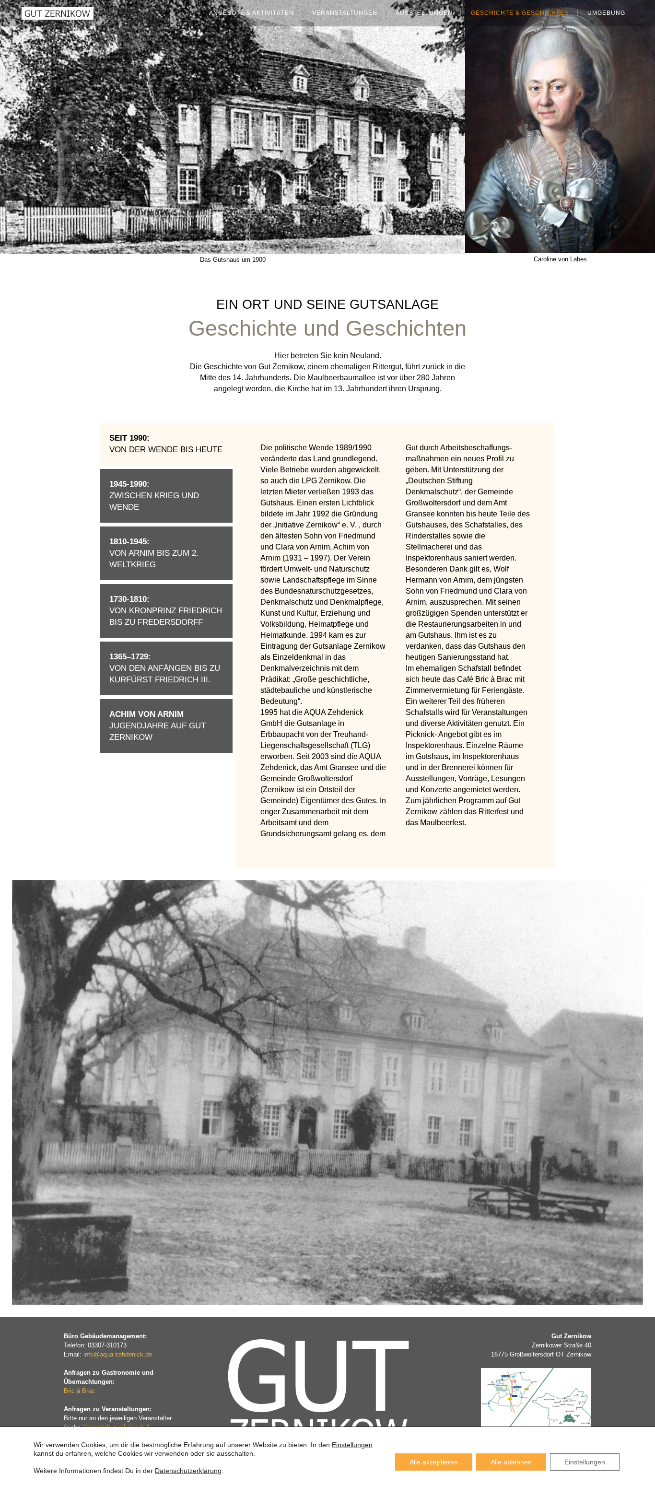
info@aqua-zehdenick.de (117, 1354)
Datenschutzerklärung (188, 1470)
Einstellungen (352, 1445)
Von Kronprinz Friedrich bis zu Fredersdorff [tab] (165, 611)
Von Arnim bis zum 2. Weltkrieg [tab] (154, 553)
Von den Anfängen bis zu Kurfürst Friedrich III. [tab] (164, 668)
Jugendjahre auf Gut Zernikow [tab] (157, 726)
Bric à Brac (79, 1390)
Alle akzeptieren (433, 1462)
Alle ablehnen (511, 1462)
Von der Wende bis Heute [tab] (165, 443)
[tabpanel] (396, 641)
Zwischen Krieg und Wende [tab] (154, 496)
